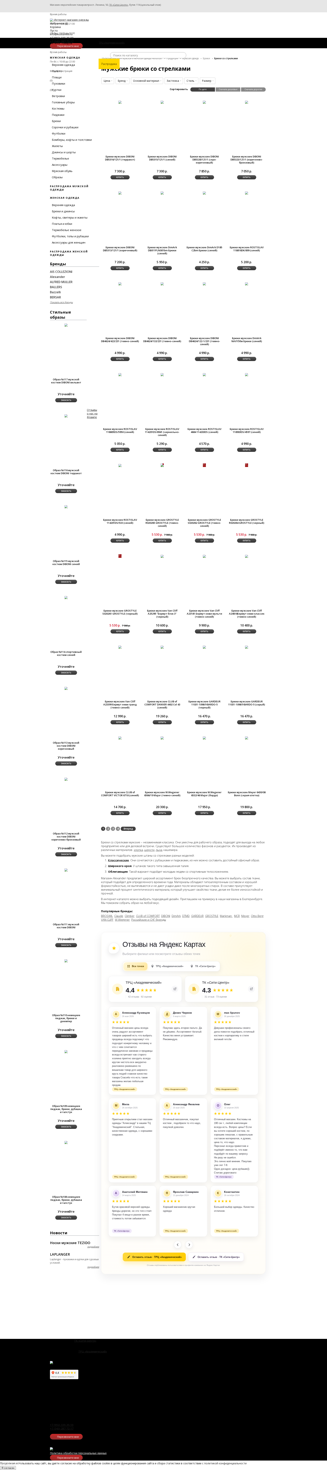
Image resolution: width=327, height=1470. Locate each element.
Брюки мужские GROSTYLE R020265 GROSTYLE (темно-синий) (162, 523)
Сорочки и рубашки (65, 127)
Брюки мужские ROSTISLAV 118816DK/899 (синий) (247, 249)
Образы (57, 177)
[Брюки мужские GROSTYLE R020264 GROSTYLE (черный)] (246, 465)
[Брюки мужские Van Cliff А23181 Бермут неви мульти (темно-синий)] (204, 556)
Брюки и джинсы (63, 211)
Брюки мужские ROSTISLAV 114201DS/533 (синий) (120, 521)
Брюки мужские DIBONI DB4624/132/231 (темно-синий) (162, 339)
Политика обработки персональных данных (78, 1453)
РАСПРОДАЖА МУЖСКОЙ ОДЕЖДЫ (69, 187)
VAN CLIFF (107, 919)
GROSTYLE (211, 916)
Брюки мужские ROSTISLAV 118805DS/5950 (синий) (120, 430)
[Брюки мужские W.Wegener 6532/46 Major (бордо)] (204, 737)
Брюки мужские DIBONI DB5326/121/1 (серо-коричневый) (204, 159)
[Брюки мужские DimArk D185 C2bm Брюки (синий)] (204, 193)
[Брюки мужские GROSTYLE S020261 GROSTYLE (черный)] (119, 556)
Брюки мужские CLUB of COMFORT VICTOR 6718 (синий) (120, 794)
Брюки (56, 121)
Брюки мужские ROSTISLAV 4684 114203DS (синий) (204, 430)
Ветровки (58, 96)
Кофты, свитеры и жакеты (69, 217)
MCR (237, 916)
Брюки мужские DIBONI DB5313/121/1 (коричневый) (120, 249)
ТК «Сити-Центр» (118, 4)
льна (159, 850)
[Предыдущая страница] (177, 1244)
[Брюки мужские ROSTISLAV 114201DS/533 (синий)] (119, 465)
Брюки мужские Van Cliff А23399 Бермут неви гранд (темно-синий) (120, 704)
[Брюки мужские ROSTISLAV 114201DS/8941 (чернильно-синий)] (162, 374)
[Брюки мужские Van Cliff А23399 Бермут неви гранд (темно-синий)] (119, 647)
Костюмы (58, 108)
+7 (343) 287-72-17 (61, 1428)
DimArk (176, 916)
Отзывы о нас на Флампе (92, 413)
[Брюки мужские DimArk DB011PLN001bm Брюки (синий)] (162, 193)
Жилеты (57, 146)
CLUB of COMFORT (148, 916)
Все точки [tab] (138, 966)
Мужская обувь (62, 171)
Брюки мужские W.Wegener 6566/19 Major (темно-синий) (162, 794)
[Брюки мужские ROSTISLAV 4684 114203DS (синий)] (204, 374)
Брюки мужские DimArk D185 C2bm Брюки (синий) (204, 249)
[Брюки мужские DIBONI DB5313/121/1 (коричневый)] (119, 193)
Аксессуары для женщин (68, 242)
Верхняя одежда (63, 65)
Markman (226, 916)
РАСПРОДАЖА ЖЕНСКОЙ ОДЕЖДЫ (69, 253)
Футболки (58, 133)
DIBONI (165, 916)
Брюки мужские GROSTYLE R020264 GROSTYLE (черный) (246, 521)
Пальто (57, 71)
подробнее (93, 1246)
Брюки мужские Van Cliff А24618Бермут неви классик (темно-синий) (246, 613)
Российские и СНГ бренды (148, 919)
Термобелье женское (66, 230)
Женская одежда (64, 197)
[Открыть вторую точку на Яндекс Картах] (251, 989)
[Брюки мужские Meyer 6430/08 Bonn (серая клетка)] (246, 737)
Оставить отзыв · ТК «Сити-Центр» (219, 1257)
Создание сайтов (11, 1464)
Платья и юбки (62, 224)
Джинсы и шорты (64, 152)
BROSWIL (107, 916)
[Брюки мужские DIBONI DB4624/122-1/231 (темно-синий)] (204, 283)
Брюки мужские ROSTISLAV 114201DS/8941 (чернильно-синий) (162, 432)
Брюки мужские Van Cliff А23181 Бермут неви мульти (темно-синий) (204, 613)
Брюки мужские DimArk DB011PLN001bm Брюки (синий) (162, 250)
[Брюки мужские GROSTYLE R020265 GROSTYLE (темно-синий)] (162, 465)
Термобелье (60, 158)
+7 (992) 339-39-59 (61, 1425)
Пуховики (58, 83)
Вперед (128, 828)
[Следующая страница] (189, 1244)
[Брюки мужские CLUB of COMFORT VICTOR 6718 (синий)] (119, 737)
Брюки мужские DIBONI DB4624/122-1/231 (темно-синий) (204, 341)
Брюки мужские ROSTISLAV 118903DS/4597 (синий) (247, 430)
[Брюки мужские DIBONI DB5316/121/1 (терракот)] (119, 102)
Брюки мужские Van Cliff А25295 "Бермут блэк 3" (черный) (162, 613)
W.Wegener (122, 919)
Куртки (56, 90)
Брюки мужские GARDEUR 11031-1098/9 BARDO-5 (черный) (204, 704)
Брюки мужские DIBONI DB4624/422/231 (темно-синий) (120, 339)
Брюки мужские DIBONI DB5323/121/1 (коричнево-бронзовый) (246, 159)
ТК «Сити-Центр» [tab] (205, 966)
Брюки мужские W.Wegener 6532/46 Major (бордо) (204, 794)
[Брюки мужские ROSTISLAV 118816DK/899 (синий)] (246, 193)
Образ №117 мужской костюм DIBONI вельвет (66, 381)
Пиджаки (58, 115)
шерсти (149, 850)
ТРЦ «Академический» (92, 1351)
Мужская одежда (65, 57)
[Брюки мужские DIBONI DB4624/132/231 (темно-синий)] (162, 283)
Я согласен (8, 1468)
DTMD (186, 916)
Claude (118, 916)
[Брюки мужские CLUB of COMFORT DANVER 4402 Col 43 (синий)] (162, 647)
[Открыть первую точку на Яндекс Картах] (174, 989)
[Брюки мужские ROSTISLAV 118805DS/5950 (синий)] (119, 374)
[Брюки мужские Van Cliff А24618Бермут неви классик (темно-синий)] (246, 556)
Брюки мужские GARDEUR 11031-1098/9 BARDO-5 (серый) (246, 703)
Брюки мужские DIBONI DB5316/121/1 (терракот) (120, 158)
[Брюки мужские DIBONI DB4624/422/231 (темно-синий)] (119, 283)
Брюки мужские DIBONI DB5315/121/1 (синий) (162, 158)
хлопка (138, 850)
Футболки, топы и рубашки (70, 236)
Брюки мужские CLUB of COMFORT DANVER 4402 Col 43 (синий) (162, 704)
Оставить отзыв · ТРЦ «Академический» (157, 1257)
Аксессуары (59, 165)
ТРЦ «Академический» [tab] (169, 966)
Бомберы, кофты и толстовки (72, 140)
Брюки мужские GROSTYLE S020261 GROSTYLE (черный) (120, 612)
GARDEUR (197, 916)
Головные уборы (63, 102)
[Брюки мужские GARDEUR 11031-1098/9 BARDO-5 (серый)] (246, 647)
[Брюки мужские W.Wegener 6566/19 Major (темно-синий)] (162, 737)
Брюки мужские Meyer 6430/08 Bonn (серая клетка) (246, 794)
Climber (130, 916)
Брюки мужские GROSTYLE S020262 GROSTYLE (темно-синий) (204, 523)
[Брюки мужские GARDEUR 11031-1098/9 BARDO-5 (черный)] (204, 647)
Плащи (57, 77)
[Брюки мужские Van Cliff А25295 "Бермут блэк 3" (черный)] (162, 556)
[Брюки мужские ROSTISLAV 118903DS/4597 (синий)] (246, 374)
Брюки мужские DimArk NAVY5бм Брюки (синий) (246, 339)
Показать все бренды (61, 302)
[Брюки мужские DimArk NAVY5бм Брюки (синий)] (246, 283)
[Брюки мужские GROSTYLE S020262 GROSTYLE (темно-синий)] (204, 465)
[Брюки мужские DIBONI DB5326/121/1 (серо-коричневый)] (204, 102)
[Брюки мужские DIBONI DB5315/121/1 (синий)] (162, 102)
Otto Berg (257, 916)
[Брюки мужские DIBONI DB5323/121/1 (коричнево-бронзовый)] (246, 102)
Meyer (245, 916)
